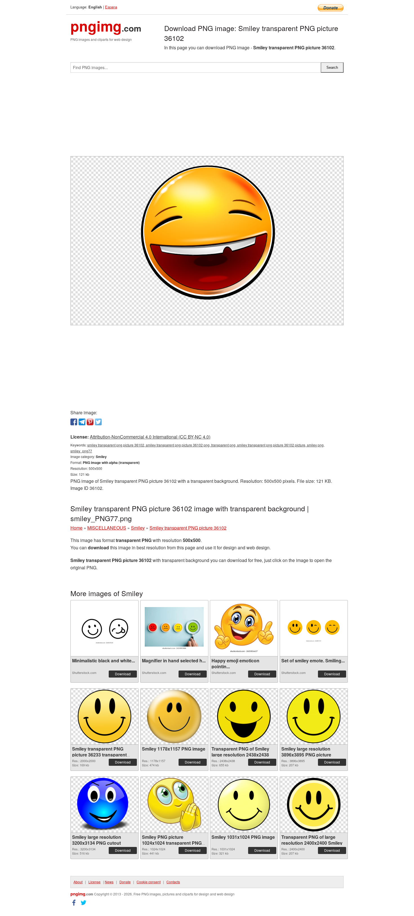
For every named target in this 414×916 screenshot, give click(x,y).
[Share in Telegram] (82, 422)
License (94, 881)
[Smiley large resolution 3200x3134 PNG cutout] (104, 804)
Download (123, 673)
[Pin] (90, 422)
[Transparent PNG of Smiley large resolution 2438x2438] (244, 716)
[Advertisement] (207, 116)
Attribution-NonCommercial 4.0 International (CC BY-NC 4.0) (150, 436)
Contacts (173, 881)
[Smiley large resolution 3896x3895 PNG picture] (313, 716)
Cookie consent (149, 881)
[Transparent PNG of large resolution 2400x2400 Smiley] (313, 804)
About (78, 881)
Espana (111, 7)
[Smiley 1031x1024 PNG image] (244, 804)
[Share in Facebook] (73, 422)
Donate (125, 881)
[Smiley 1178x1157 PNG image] (174, 716)
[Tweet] (98, 422)
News (109, 881)
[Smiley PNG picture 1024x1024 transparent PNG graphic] (174, 804)
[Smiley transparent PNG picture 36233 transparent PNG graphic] (104, 716)
